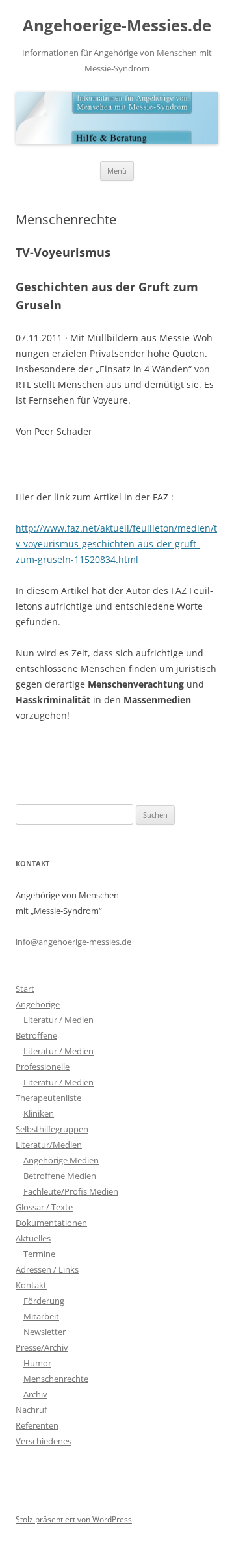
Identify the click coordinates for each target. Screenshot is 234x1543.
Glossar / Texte (44, 1207)
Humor (37, 1363)
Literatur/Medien (49, 1144)
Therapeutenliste (48, 1098)
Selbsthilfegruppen (52, 1129)
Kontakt (31, 1285)
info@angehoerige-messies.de (73, 942)
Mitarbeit (41, 1316)
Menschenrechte (55, 1378)
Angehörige (38, 1004)
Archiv (35, 1394)
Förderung (43, 1300)
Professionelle (43, 1066)
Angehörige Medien (61, 1160)
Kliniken (38, 1113)
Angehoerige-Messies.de (117, 26)
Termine (39, 1254)
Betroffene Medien (59, 1176)
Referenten (37, 1425)
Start (25, 988)
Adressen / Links (47, 1269)
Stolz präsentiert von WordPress (74, 1519)
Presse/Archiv (42, 1347)
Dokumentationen (51, 1222)
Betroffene (36, 1035)
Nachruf (31, 1410)
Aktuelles (33, 1238)
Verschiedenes (44, 1441)
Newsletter (44, 1332)
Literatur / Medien (58, 1020)
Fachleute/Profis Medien (70, 1191)
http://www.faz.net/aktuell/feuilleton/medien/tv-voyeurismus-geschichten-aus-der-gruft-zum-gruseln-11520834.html (116, 543)
